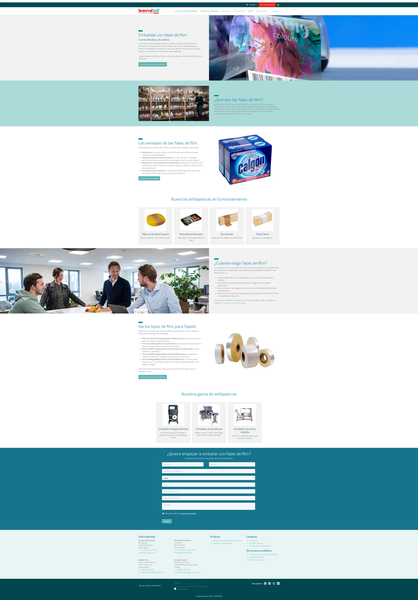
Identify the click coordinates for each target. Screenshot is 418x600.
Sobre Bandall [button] (262, 11)
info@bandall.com (148, 552)
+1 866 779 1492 (147, 569)
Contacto (276, 11)
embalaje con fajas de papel (234, 303)
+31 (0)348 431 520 (148, 550)
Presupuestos (268, 5)
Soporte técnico (256, 543)
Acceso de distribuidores (260, 546)
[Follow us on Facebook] (269, 583)
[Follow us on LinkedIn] (265, 583)
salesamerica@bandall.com (152, 572)
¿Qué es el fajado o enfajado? (186, 11)
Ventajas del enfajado (209, 11)
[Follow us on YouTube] (278, 583)
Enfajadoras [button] (239, 11)
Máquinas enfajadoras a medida (227, 540)
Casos (250, 11)
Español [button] (252, 5)
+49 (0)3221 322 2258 (185, 550)
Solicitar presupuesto (222, 543)
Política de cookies (257, 560)
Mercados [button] (225, 11)
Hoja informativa (256, 557)
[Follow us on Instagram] (274, 583)
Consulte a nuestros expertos (153, 64)
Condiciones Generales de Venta (263, 554)
